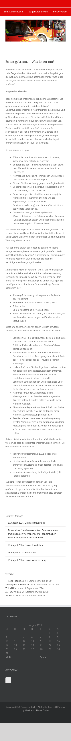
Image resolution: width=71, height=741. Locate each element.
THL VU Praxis (12, 588)
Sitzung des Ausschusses (17, 584)
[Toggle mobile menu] (64, 43)
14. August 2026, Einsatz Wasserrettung (27, 560)
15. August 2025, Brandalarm (22, 552)
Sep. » (43, 657)
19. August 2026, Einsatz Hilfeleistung (26, 522)
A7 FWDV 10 (11, 591)
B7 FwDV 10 (11, 595)
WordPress (29, 710)
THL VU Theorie (13, 580)
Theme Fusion (42, 710)
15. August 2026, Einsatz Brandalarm (26, 545)
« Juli (8, 657)
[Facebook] (8, 680)
